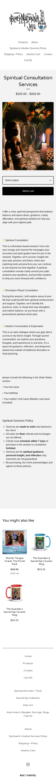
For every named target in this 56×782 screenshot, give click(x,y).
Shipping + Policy (13, 54)
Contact (48, 54)
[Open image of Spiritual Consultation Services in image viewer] (28, 136)
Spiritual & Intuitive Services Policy (28, 48)
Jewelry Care (33, 54)
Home (28, 656)
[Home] (28, 19)
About (34, 42)
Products (23, 42)
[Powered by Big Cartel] (28, 775)
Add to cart (28, 191)
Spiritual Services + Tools (28, 690)
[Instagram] (28, 764)
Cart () (28, 60)
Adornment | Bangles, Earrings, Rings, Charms (28, 714)
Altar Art (28, 705)
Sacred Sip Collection (28, 698)
